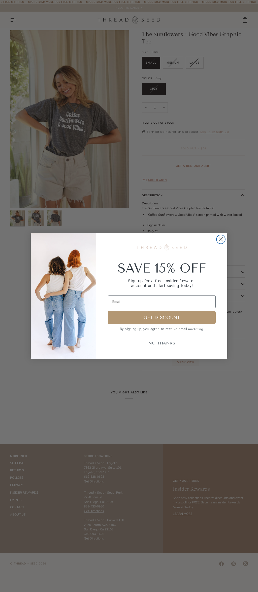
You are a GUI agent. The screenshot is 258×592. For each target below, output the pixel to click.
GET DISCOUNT (161, 317)
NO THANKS (161, 343)
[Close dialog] (220, 239)
